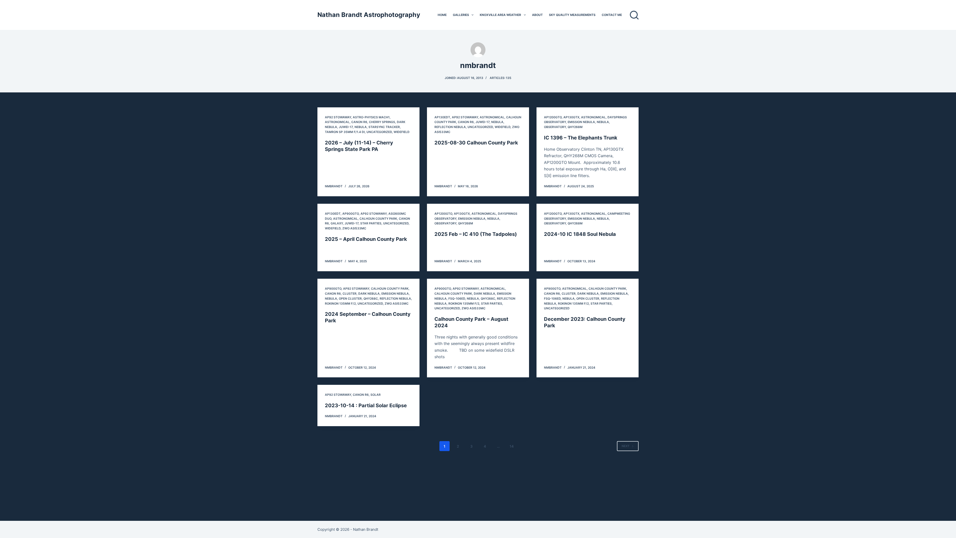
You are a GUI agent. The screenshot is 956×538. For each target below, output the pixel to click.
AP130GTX (571, 117)
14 (512, 446)
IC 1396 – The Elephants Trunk (580, 138)
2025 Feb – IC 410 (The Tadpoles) (475, 234)
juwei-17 (346, 127)
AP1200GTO (553, 117)
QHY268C (370, 298)
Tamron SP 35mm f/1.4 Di (345, 132)
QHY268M (575, 127)
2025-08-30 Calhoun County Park (476, 143)
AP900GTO (350, 213)
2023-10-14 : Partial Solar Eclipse (366, 405)
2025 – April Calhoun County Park (366, 239)
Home (442, 15)
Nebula (361, 127)
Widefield (402, 132)
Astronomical (337, 122)
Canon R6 (359, 122)
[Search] (634, 15)
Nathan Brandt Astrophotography (368, 14)
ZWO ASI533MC (354, 228)
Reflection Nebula (450, 127)
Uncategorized (379, 132)
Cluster (350, 293)
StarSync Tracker (384, 127)
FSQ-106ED (456, 298)
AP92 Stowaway (338, 117)
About (537, 15)
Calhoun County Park (378, 218)
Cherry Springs (382, 122)
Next (626, 446)
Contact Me (612, 15)
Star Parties (370, 223)
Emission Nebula (581, 122)
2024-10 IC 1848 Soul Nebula (580, 234)
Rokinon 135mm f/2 (340, 303)
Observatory (555, 127)
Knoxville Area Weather (500, 15)
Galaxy (337, 223)
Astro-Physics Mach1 (371, 117)
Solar (375, 395)
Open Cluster (350, 298)
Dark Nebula (369, 293)
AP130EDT (442, 117)
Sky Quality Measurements (572, 15)
